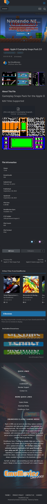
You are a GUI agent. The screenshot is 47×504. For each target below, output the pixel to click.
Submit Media (23, 402)
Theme (7, 495)
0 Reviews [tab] (7, 314)
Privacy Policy (18, 495)
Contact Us (23, 391)
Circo (43, 39)
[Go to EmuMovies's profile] (5, 63)
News (23, 376)
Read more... (21, 34)
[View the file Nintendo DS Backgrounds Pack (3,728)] (31, 284)
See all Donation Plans (36, 357)
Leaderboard (23, 384)
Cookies (39, 495)
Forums (23, 380)
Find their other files (14, 64)
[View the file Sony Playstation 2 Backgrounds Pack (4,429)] (12, 284)
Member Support (23, 387)
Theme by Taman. (33, 500)
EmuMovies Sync (23, 409)
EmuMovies (15, 62)
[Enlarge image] (23, 133)
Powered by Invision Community (17, 500)
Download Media (23, 406)
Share (12, 251)
